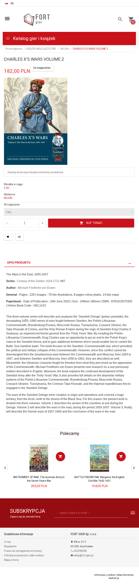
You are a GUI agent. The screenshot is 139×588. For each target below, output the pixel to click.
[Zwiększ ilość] (42, 223)
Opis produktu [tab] (18, 262)
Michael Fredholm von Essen (36, 287)
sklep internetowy (125, 575)
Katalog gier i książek (33, 38)
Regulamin (10, 546)
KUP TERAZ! (94, 223)
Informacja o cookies (104, 575)
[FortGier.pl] (37, 19)
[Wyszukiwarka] (119, 19)
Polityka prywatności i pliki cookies (24, 555)
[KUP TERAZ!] (60, 456)
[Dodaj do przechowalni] (8, 236)
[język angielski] (11, 3)
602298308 (80, 550)
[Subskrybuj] (132, 513)
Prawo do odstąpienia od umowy (23, 550)
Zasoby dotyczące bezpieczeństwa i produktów (35, 172)
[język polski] (6, 3)
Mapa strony (11, 559)
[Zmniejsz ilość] (7, 223)
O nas (7, 541)
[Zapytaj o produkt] (19, 236)
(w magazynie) (41, 67)
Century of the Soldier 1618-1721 (38, 281)
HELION (8, 198)
